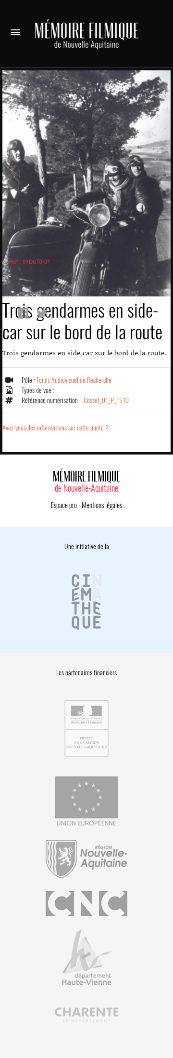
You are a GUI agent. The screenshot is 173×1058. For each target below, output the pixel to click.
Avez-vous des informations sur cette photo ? (55, 427)
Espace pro (64, 505)
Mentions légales (102, 505)
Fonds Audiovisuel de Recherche (74, 380)
